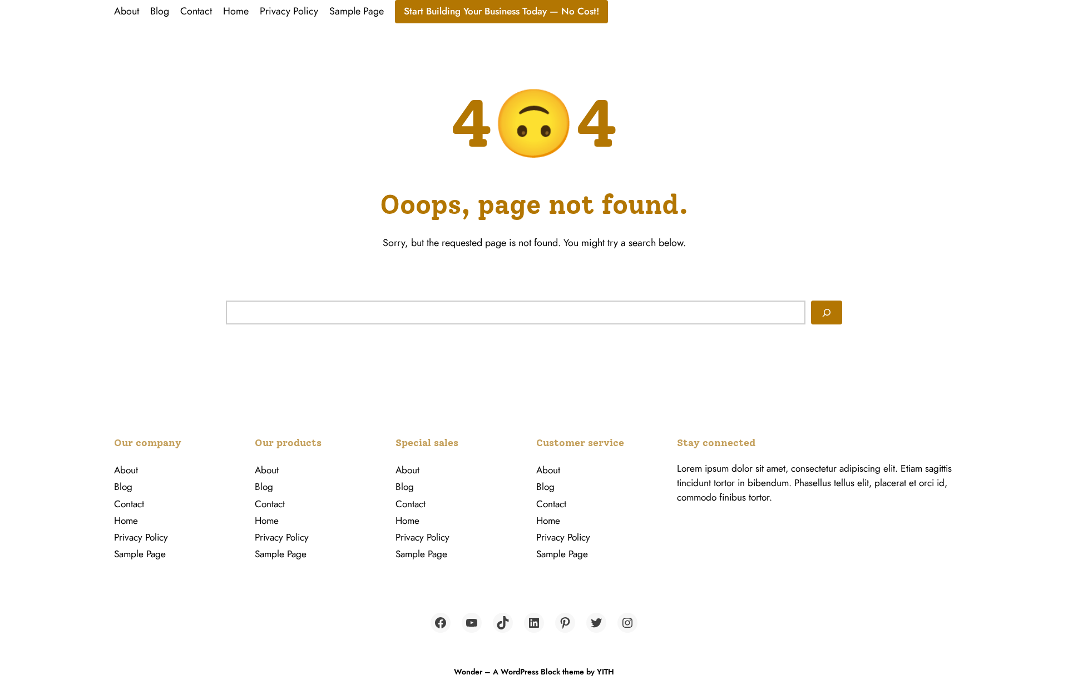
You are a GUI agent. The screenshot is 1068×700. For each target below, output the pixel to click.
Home (236, 11)
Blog (159, 11)
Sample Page (356, 11)
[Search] (826, 312)
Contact (196, 11)
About (126, 11)
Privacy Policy (289, 11)
